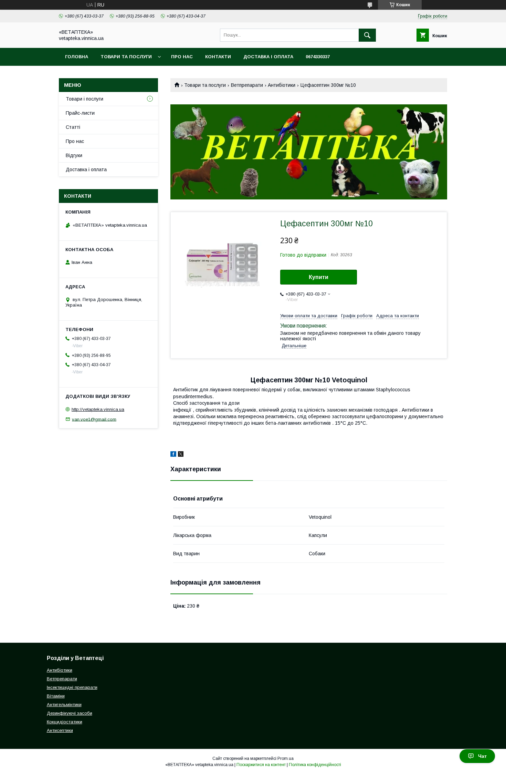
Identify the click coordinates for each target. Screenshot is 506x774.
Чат (482, 756)
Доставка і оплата (268, 56)
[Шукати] (367, 35)
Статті (73, 127)
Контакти (218, 56)
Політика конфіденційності (315, 764)
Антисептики (60, 730)
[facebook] (173, 455)
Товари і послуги (84, 99)
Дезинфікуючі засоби (69, 713)
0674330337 (318, 56)
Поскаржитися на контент (261, 764)
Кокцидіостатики (64, 721)
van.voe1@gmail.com (94, 419)
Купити (318, 277)
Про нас (182, 56)
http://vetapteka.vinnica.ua (98, 409)
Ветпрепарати (247, 85)
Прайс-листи (80, 113)
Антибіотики (281, 85)
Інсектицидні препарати (72, 687)
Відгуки (74, 155)
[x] (180, 455)
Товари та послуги (126, 56)
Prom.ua (285, 758)
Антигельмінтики (64, 704)
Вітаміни (56, 696)
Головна (76, 56)
